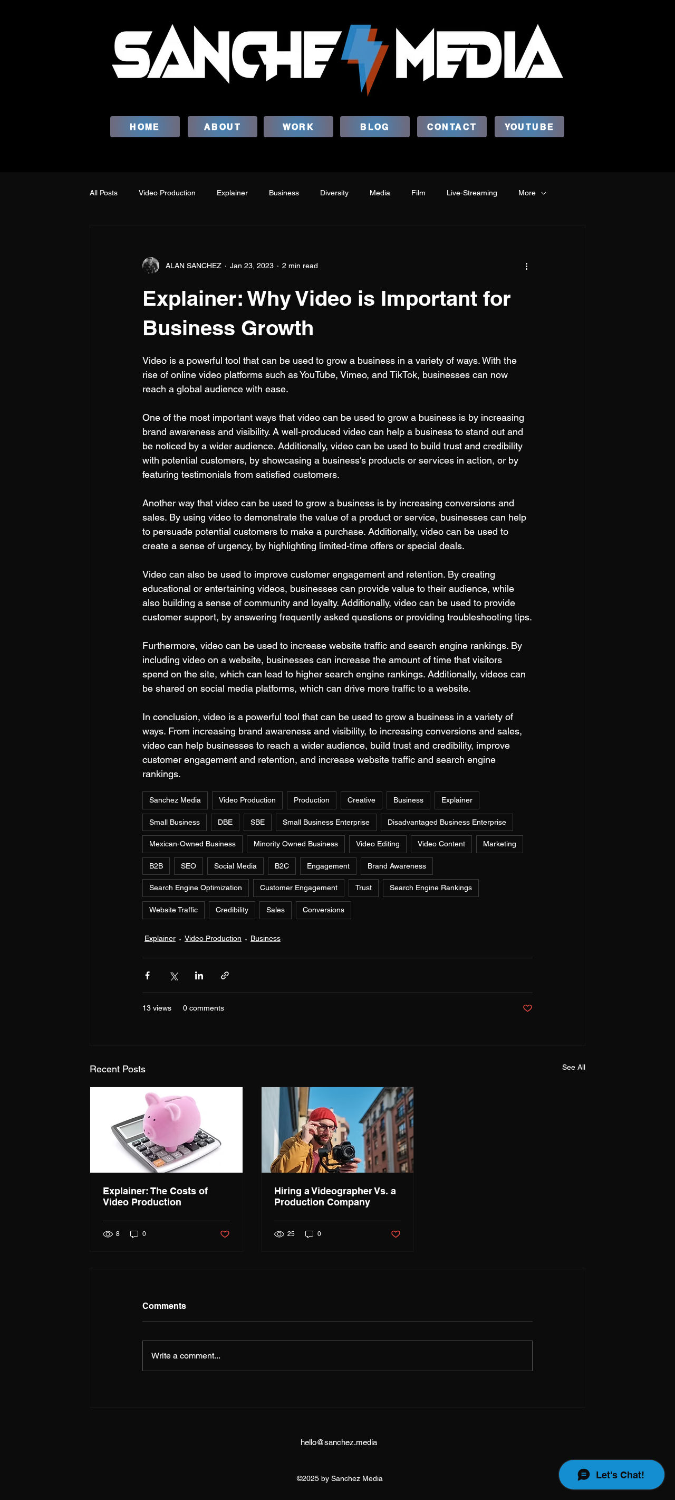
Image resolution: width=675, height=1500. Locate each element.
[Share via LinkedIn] (199, 975)
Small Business (174, 822)
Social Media (235, 866)
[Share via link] (225, 975)
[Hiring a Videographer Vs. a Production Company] (338, 1130)
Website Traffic (173, 909)
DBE (225, 822)
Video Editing (378, 843)
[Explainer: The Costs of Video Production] (166, 1130)
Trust (363, 887)
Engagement (328, 866)
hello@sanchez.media (339, 1442)
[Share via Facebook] (147, 975)
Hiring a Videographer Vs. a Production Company (335, 1196)
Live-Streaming (472, 192)
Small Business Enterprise (326, 822)
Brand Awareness (397, 866)
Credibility (232, 909)
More (527, 192)
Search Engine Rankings (431, 887)
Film (418, 192)
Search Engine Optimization (195, 887)
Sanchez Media (175, 800)
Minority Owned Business (296, 843)
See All (573, 1067)
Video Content (441, 843)
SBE (257, 822)
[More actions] (526, 265)
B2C (282, 866)
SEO (188, 866)
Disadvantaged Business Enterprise (447, 822)
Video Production (167, 192)
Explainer (232, 192)
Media (380, 192)
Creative (361, 800)
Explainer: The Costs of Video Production (155, 1196)
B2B (156, 866)
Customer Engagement (299, 887)
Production (312, 800)
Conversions (323, 909)
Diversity (334, 192)
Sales (275, 909)
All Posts (104, 192)
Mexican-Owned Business (192, 843)
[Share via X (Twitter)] (173, 975)
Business (284, 192)
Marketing (499, 843)
